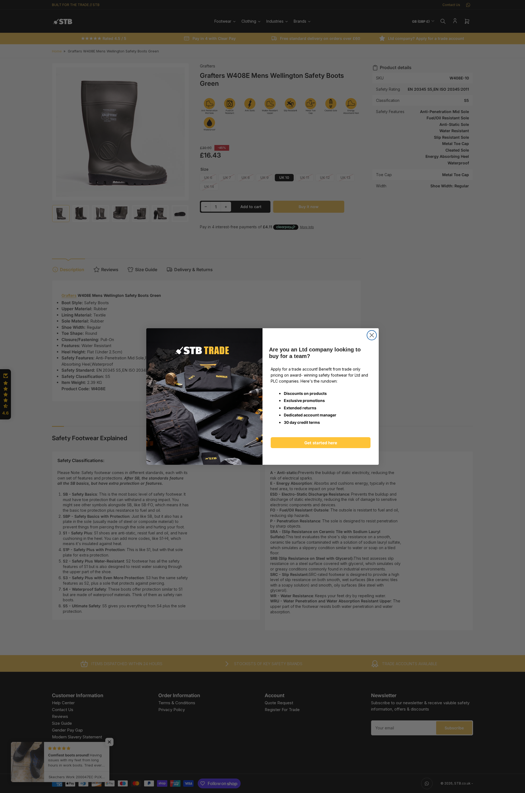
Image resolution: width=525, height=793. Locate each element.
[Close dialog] (372, 335)
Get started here (320, 442)
